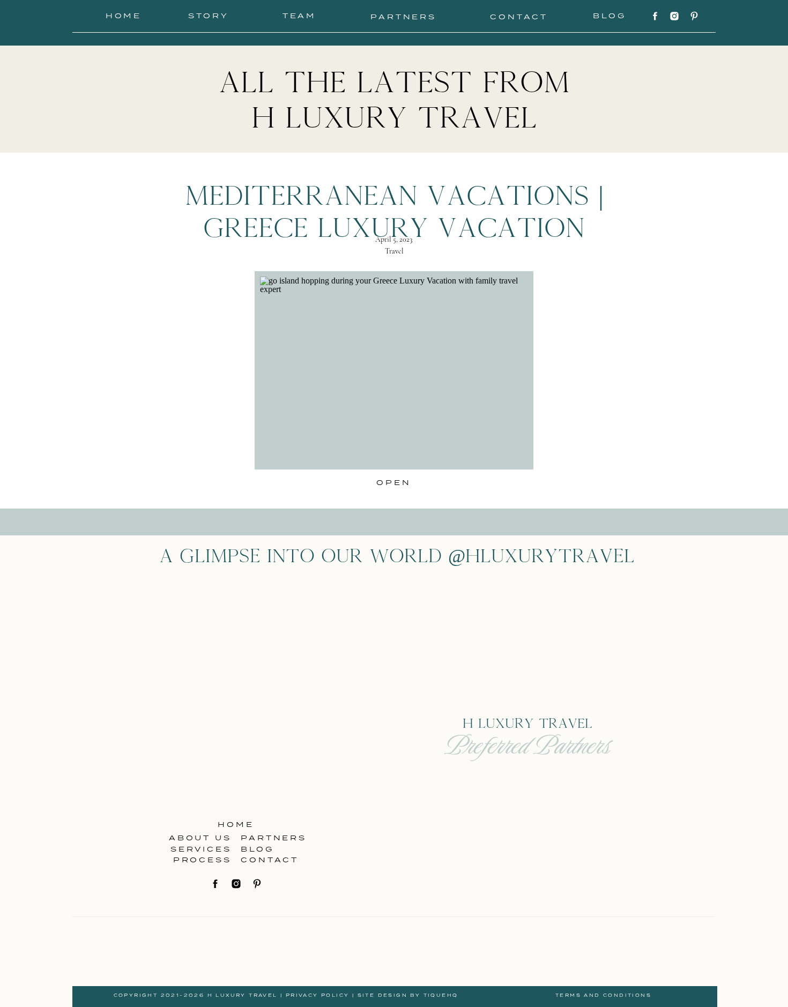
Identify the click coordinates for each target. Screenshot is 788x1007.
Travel (394, 251)
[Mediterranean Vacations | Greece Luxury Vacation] (394, 370)
